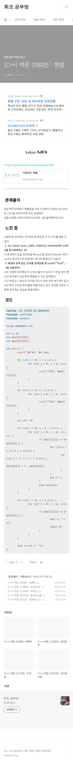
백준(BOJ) (26, 576)
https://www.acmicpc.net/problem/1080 (29, 165)
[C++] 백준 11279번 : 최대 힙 (23, 591)
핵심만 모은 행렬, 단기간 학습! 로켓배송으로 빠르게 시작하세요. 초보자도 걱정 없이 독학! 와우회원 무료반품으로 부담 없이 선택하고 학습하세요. (36, 107)
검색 (58, 6)
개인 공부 (58, 19)
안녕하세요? (9, 702)
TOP (66, 752)
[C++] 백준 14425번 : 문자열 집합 (25, 595)
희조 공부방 (16, 6)
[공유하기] (17, 562)
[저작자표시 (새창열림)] (41, 562)
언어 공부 (20, 19)
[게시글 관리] (21, 562)
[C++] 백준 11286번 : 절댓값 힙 (24, 586)
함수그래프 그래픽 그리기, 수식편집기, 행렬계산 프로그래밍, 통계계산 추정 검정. (35, 132)
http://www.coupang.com (23, 96)
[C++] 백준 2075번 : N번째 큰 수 (24, 599)
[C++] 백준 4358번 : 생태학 (22, 582)
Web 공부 (39, 19)
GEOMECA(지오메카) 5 (23, 126)
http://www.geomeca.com (23, 120)
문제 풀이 (13, 576)
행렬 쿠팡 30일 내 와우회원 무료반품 (32, 101)
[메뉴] (66, 6)
